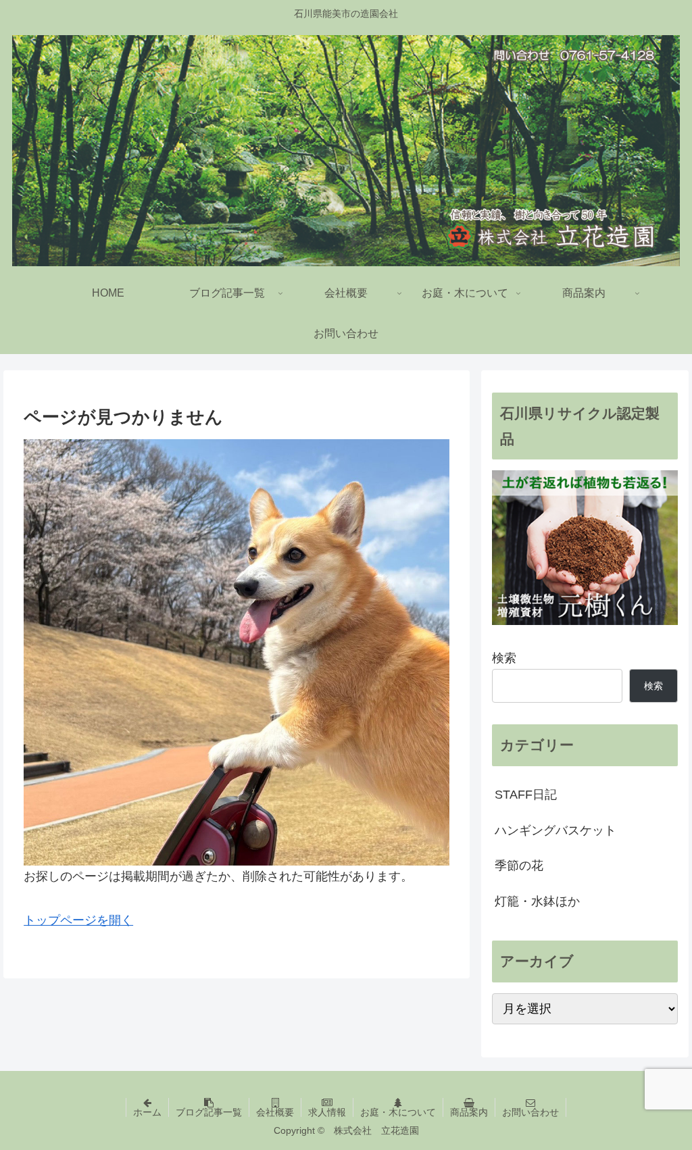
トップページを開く (78, 920)
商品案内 (469, 1112)
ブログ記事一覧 (209, 1112)
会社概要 (275, 1112)
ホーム (147, 1112)
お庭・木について (398, 1112)
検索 (504, 658)
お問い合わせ (530, 1112)
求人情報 (327, 1112)
